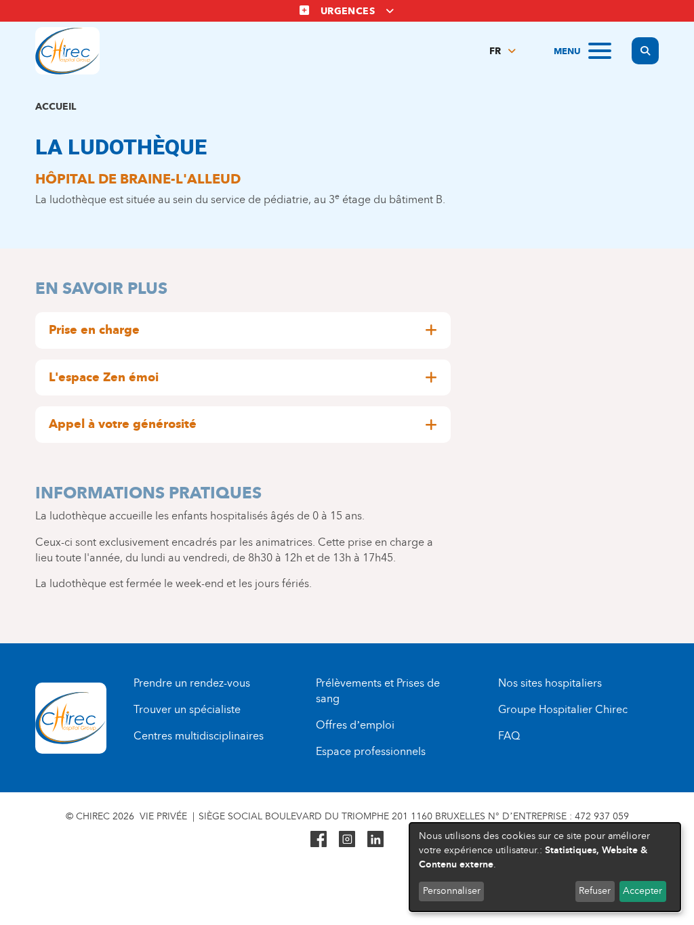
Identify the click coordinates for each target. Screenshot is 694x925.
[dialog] (544, 867)
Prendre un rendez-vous (192, 682)
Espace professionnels (371, 751)
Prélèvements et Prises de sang (378, 690)
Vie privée (163, 816)
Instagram (347, 839)
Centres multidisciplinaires (199, 735)
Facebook (318, 839)
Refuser (595, 891)
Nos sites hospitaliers (550, 682)
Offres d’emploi (355, 724)
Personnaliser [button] (452, 891)
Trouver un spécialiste (187, 709)
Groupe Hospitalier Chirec (563, 709)
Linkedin (375, 839)
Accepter (642, 891)
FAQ (509, 735)
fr (495, 51)
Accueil (55, 106)
